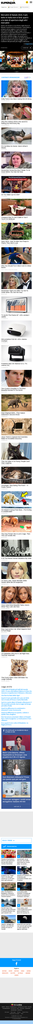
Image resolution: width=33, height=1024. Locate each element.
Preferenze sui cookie (14, 1013)
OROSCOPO (5, 973)
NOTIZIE (4, 971)
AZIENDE (28, 973)
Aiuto (22, 1013)
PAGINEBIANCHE (6, 1008)
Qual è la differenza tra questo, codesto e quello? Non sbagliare (15, 713)
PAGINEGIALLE (13, 1006)
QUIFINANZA (27, 1008)
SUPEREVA (19, 1010)
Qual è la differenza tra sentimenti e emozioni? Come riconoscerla (13, 709)
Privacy (19, 1012)
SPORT (10, 971)
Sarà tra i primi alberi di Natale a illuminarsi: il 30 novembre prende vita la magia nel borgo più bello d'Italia (16, 704)
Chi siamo (7, 1012)
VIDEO (22, 971)
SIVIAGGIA (22, 1008)
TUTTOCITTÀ (13, 1008)
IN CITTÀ (13, 973)
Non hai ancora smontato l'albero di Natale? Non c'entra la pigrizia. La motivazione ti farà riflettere (16, 718)
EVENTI (16, 975)
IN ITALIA (20, 973)
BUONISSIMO (14, 1010)
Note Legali (13, 1012)
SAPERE (29, 971)
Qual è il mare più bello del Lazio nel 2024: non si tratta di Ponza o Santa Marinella (15, 699)
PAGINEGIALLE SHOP (22, 1006)
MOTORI (16, 971)
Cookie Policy (25, 1012)
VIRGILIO (8, 1006)
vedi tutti (16, 806)
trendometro (12, 846)
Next (32, 60)
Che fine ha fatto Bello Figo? (10, 695)
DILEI (18, 1008)
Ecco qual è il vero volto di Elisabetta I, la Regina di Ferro (14, 724)
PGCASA (30, 1006)
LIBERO (3, 1006)
